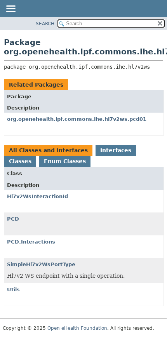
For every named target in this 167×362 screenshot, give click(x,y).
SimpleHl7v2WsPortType (41, 264)
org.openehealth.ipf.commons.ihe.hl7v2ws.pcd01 (76, 119)
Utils (13, 289)
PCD (13, 219)
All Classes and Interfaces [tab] (48, 150)
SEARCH (45, 23)
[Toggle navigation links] (10, 9)
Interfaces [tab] (115, 150)
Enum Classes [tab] (65, 161)
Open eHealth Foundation (77, 328)
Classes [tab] (20, 161)
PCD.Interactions (31, 242)
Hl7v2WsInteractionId (37, 196)
